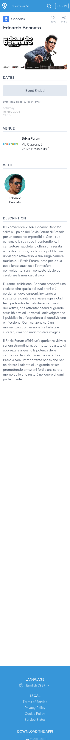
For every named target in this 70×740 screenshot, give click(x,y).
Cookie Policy (35, 713)
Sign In (62, 5)
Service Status (35, 719)
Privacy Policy (35, 708)
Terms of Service (35, 702)
